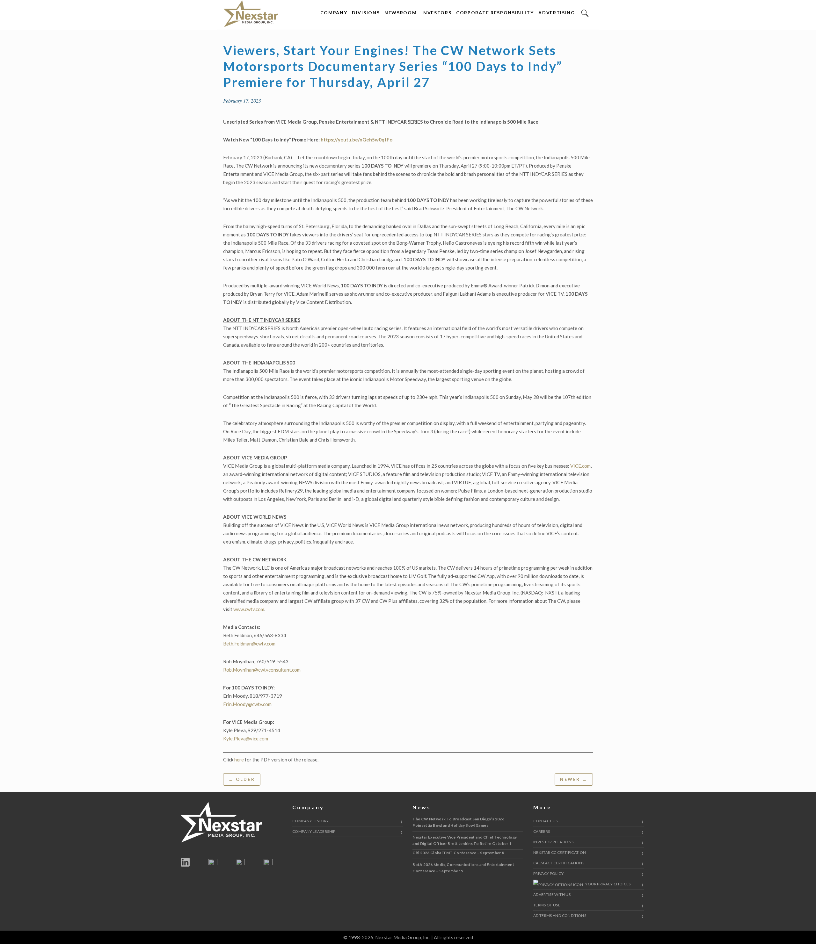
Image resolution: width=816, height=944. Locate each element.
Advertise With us (552, 894)
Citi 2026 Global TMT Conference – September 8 (458, 852)
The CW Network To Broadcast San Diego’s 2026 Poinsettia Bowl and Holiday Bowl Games (458, 822)
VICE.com (580, 466)
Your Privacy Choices (608, 884)
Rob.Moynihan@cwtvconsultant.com (262, 670)
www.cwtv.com (248, 609)
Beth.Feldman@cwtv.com (249, 643)
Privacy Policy (548, 873)
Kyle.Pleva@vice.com (245, 738)
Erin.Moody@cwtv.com (247, 704)
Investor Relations (553, 842)
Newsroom (400, 12)
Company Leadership (313, 831)
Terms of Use (546, 905)
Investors (436, 12)
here (239, 759)
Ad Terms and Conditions (559, 915)
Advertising (556, 12)
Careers (541, 831)
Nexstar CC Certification (559, 852)
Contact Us (545, 820)
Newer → (573, 779)
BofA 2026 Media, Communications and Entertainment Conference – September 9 (463, 867)
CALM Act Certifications (558, 863)
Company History (310, 820)
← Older (242, 779)
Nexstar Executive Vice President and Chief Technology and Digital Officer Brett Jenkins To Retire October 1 (464, 840)
